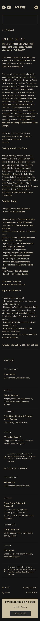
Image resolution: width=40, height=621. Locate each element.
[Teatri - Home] (20, 7)
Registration (4, 7)
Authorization (9, 7)
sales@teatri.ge (30, 587)
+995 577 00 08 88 (31, 593)
